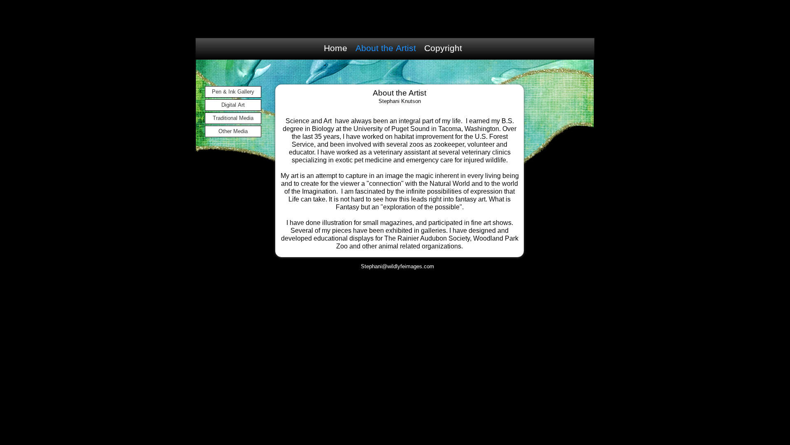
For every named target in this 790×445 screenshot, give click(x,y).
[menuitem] (337, 48)
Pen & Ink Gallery (233, 92)
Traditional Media (233, 118)
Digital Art (233, 105)
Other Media (233, 131)
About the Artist (386, 48)
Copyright (443, 48)
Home (335, 48)
